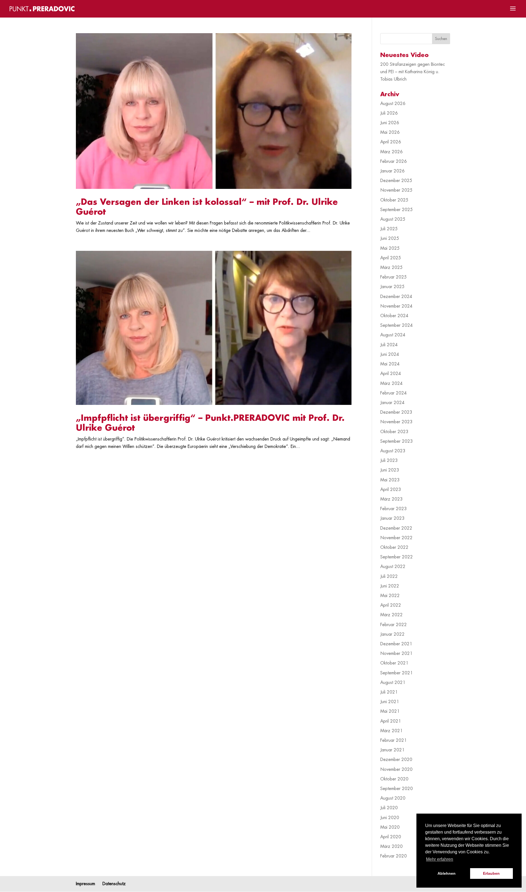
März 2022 (391, 615)
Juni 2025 (389, 238)
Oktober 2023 (394, 432)
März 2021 (391, 731)
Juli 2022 (389, 576)
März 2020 (391, 846)
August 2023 (392, 451)
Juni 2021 (389, 702)
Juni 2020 (389, 818)
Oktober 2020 (394, 779)
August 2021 (392, 682)
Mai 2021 (390, 711)
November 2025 (396, 190)
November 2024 (396, 306)
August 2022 (392, 566)
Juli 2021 (389, 692)
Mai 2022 (390, 595)
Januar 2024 (392, 402)
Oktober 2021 (394, 663)
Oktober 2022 (394, 547)
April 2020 (390, 837)
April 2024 (390, 373)
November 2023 (396, 422)
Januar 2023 (392, 518)
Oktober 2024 (394, 316)
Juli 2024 (389, 345)
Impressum (85, 884)
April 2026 (390, 142)
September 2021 (396, 673)
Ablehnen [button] (447, 873)
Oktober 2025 (394, 200)
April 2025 (390, 258)
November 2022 (396, 538)
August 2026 (392, 103)
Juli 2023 (389, 460)
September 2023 (396, 441)
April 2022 (390, 605)
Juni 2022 (389, 586)
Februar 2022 (393, 625)
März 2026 (391, 152)
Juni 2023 (389, 470)
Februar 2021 (393, 740)
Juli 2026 (389, 113)
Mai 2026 (390, 132)
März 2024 (391, 383)
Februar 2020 (393, 856)
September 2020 (396, 788)
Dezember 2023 (396, 412)
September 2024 (396, 325)
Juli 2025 (389, 229)
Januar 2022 (392, 634)
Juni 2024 (389, 354)
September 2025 (396, 210)
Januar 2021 (392, 750)
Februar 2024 (393, 393)
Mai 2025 (390, 248)
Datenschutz (114, 884)
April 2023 (390, 489)
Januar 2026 (392, 171)
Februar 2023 (393, 509)
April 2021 (390, 721)
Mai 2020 (390, 827)
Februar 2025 (393, 277)
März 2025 (391, 267)
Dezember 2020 (396, 759)
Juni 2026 (389, 123)
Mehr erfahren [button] (439, 859)
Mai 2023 (390, 480)
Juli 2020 (389, 808)
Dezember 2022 (396, 528)
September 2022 (396, 557)
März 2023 (391, 499)
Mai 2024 (390, 364)
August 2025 (392, 219)
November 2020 (396, 769)
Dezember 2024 (396, 296)
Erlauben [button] (491, 873)
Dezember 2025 (396, 180)
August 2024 (392, 335)
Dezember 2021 (396, 644)
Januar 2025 (392, 287)
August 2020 (392, 798)
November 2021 (396, 653)
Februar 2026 (393, 161)
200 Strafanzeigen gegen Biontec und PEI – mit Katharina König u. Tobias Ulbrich (412, 71)
